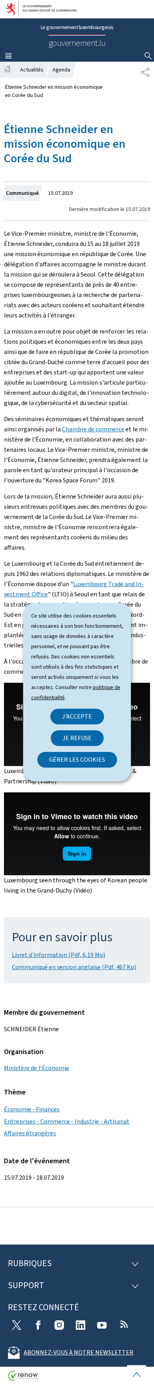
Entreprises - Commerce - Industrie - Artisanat (67, 1121)
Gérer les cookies (77, 759)
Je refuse (77, 738)
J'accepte (77, 716)
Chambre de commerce (93, 429)
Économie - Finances (32, 1109)
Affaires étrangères (30, 1133)
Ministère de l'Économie (36, 1068)
